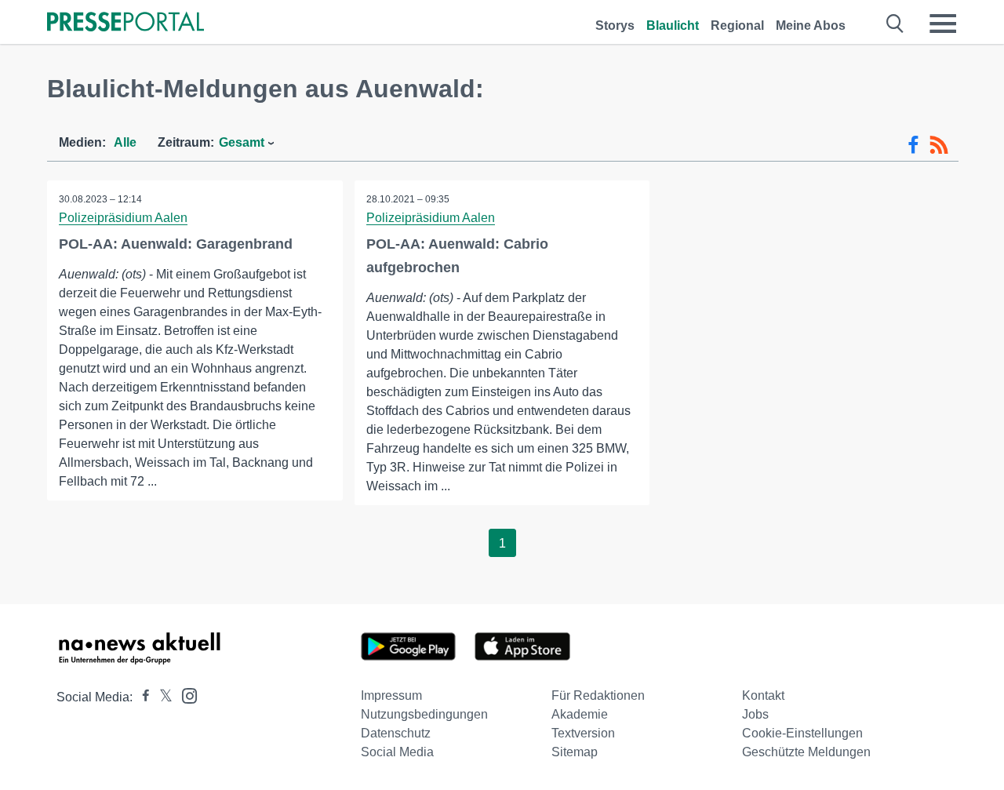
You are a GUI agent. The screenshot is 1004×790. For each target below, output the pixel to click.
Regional (737, 25)
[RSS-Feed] (939, 145)
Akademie (579, 714)
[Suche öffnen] (895, 24)
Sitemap (574, 752)
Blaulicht (672, 25)
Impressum (391, 695)
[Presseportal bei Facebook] (141, 697)
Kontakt (763, 695)
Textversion (583, 733)
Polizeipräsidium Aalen (123, 217)
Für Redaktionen (598, 695)
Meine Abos (811, 25)
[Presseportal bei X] (161, 697)
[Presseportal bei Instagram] (185, 694)
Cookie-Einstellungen (802, 733)
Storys (615, 25)
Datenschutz (396, 733)
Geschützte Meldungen (806, 752)
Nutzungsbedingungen (424, 714)
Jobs (755, 714)
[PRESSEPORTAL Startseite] (125, 23)
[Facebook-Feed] (913, 145)
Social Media (397, 752)
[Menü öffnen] (943, 24)
